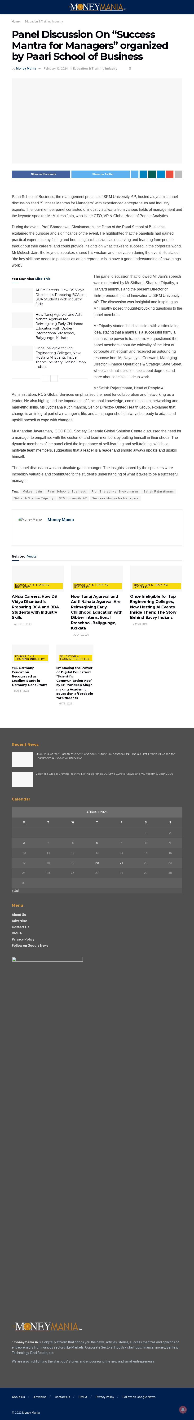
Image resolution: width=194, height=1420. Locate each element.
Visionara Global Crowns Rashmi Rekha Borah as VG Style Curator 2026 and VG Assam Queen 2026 (104, 773)
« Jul (15, 890)
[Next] (53, 378)
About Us (19, 915)
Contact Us (20, 927)
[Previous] (45, 378)
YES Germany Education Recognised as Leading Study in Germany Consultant (29, 676)
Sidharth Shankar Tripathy (33, 498)
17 (24, 863)
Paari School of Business (67, 491)
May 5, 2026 (65, 703)
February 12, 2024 (56, 68)
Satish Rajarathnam (159, 491)
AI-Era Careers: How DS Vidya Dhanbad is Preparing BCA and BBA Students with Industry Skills (61, 297)
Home (16, 21)
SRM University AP (73, 498)
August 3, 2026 (23, 624)
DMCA (17, 933)
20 (97, 863)
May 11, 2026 (21, 691)
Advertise (19, 921)
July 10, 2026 (81, 634)
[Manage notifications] (183, 1409)
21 (121, 863)
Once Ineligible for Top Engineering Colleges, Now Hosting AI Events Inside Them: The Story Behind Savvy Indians (60, 357)
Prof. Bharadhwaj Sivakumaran (115, 491)
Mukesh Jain (32, 491)
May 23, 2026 (139, 624)
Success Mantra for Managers (115, 498)
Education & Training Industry (44, 21)
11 (48, 853)
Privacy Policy (23, 939)
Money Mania (26, 68)
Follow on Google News (30, 945)
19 (72, 863)
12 (72, 853)
